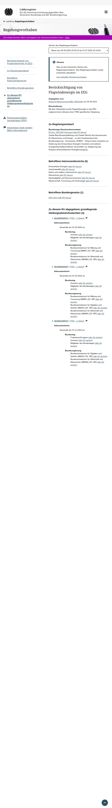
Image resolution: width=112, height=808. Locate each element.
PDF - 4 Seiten (77, 218)
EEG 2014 (53, 198)
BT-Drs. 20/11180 (56, 132)
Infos (67, 37)
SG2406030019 (61, 218)
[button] (106, 12)
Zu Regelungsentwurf (18, 71)
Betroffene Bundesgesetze (20, 88)
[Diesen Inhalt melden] (86, 218)
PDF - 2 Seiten (77, 267)
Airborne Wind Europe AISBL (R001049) (66, 102)
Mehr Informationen (17, 130)
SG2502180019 (61, 321)
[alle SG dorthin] (85, 235)
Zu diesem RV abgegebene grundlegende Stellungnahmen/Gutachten (20, 100)
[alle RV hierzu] (79, 132)
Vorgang (68, 132)
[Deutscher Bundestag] (10, 12)
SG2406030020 (61, 267)
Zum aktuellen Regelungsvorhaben (71, 77)
